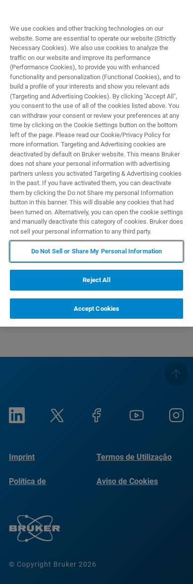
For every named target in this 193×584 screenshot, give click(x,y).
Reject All (96, 280)
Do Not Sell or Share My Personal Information (96, 251)
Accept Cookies (97, 308)
